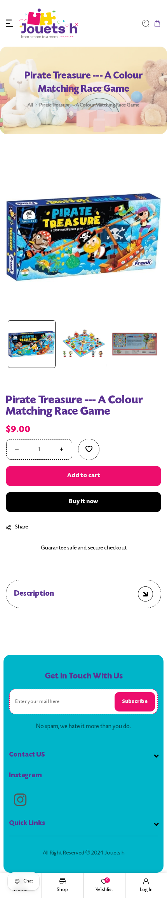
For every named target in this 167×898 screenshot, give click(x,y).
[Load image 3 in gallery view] (134, 344)
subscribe (135, 701)
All (30, 105)
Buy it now (83, 502)
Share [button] (21, 527)
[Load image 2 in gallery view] (83, 344)
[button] (10, 23)
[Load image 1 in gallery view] (32, 344)
